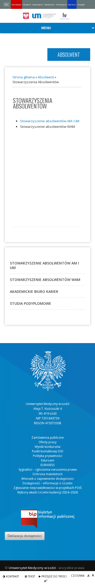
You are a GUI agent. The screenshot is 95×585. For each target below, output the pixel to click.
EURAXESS (47, 465)
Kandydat (16, 4)
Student (27, 4)
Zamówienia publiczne (47, 437)
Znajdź (81, 4)
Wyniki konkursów (47, 447)
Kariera (72, 4)
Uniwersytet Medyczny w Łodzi (32, 567)
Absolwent (37, 4)
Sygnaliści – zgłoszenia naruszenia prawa (47, 469)
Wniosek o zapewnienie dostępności (47, 478)
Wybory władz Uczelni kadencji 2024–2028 (47, 492)
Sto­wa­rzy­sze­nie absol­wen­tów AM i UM (49, 121)
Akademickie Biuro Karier (34, 291)
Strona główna (23, 77)
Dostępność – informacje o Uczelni (47, 483)
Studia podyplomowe (30, 303)
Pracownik (61, 4)
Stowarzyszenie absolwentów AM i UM (44, 265)
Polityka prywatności (47, 456)
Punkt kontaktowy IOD (47, 451)
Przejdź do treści (54, 576)
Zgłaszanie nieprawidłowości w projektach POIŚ (47, 488)
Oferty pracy (47, 442)
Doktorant (49, 4)
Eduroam (47, 460)
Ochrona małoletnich (47, 474)
